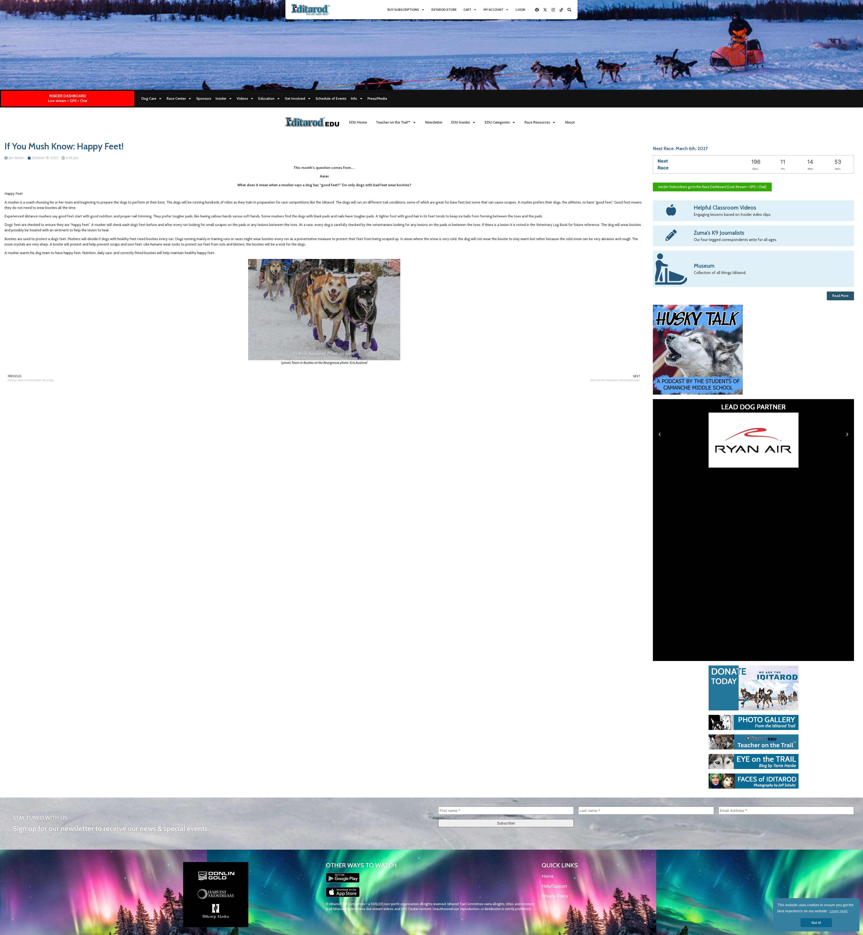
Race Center (176, 98)
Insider (221, 98)
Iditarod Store (444, 10)
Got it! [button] (816, 922)
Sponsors (203, 98)
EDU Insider (460, 122)
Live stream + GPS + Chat (67, 101)
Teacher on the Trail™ (393, 122)
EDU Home (358, 122)
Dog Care (148, 98)
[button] (659, 434)
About (570, 122)
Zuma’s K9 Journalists (719, 232)
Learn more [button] (839, 911)
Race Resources (537, 122)
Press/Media (377, 98)
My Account (493, 10)
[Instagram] (553, 9)
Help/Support (554, 886)
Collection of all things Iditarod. (720, 272)
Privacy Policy (555, 896)
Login (520, 10)
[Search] (569, 9)
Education (266, 98)
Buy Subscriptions (403, 10)
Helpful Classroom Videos (725, 207)
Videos (242, 98)
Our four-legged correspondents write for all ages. (735, 239)
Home (548, 876)
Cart (467, 10)
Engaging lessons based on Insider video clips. (732, 214)
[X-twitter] (545, 9)
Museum (704, 265)
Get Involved (295, 98)
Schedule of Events (331, 98)
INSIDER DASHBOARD (67, 96)
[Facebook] (537, 9)
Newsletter (433, 122)
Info (354, 98)
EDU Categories (497, 122)
